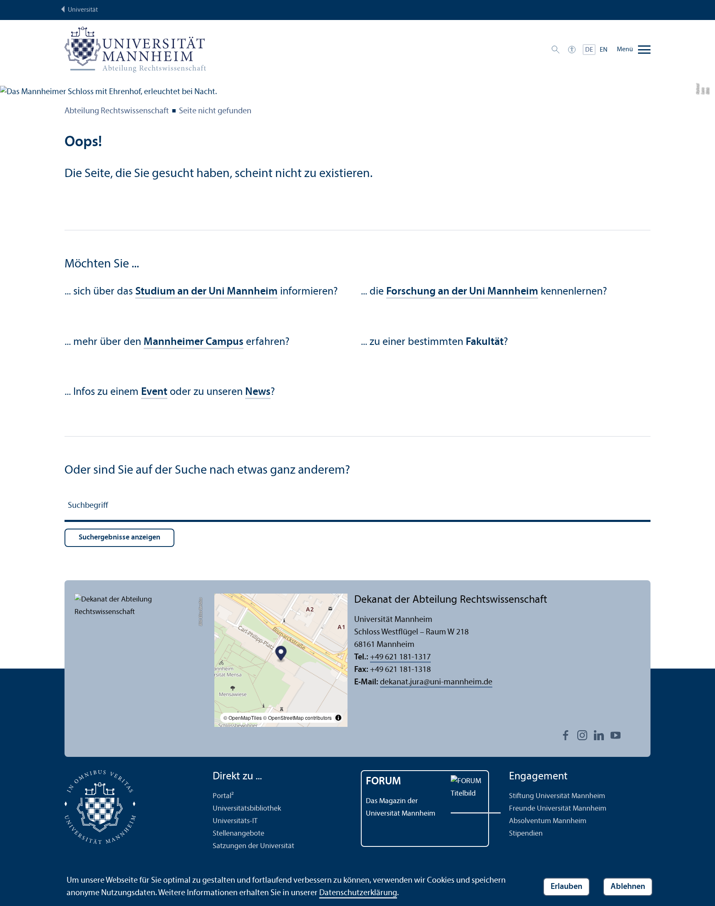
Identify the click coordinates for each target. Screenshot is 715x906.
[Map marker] (281, 654)
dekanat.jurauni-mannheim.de (436, 682)
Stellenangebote (238, 834)
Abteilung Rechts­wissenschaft (117, 111)
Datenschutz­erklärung (358, 893)
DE (589, 50)
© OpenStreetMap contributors (297, 717)
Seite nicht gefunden (215, 111)
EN (604, 50)
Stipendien (526, 834)
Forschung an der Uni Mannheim (462, 291)
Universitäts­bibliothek (247, 809)
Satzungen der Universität (253, 846)
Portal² (223, 796)
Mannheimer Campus (193, 342)
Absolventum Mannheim (547, 821)
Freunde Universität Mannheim (557, 809)
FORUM (383, 781)
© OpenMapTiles (242, 717)
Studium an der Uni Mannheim (206, 291)
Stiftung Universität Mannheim (557, 796)
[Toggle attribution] (338, 718)
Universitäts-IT (235, 821)
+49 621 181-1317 (400, 657)
